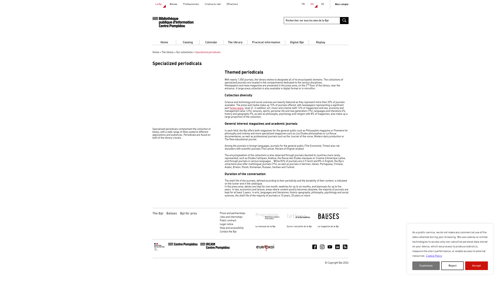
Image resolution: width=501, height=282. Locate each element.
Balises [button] (171, 213)
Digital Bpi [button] (297, 42)
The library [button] (235, 42)
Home (164, 42)
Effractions (232, 4)
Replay (320, 42)
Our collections (184, 52)
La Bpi (158, 4)
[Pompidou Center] (182, 245)
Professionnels (191, 4)
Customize (426, 265)
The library (168, 52)
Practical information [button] (266, 42)
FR (303, 4)
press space (237, 108)
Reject (453, 265)
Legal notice (226, 224)
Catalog (188, 42)
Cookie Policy (434, 256)
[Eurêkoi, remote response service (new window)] (265, 251)
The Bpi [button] (157, 213)
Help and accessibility (232, 228)
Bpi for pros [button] (188, 213)
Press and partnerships (232, 213)
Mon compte (342, 4)
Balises (173, 4)
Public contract (228, 220)
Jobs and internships (231, 217)
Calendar (211, 42)
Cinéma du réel (213, 4)
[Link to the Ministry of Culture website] (160, 250)
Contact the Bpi (228, 231)
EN (312, 4)
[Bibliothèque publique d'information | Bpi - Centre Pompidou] (173, 22)
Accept (476, 265)
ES (322, 4)
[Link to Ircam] (215, 248)
